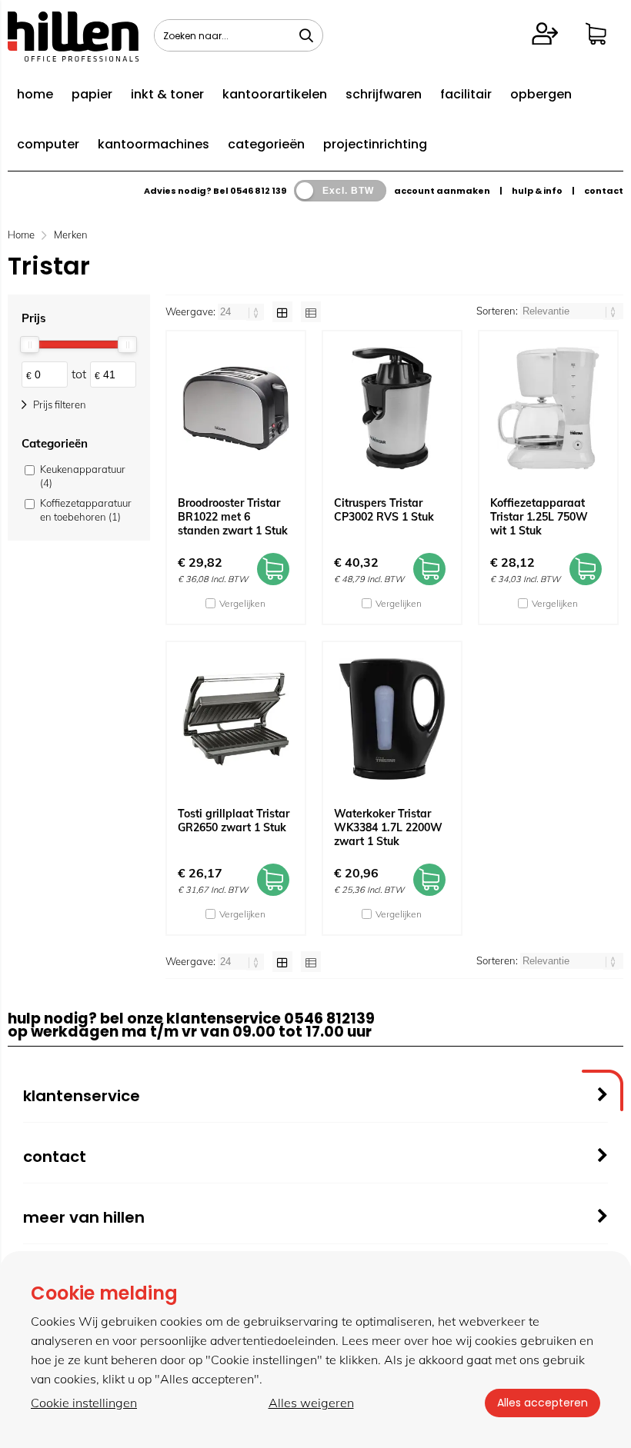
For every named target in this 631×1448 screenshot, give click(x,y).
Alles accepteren (542, 1402)
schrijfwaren (384, 94)
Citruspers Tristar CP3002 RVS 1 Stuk (384, 510)
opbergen (541, 94)
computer (48, 144)
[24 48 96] (242, 311)
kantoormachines (153, 144)
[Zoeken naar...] (306, 35)
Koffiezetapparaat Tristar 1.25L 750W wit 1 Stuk (539, 517)
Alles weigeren (311, 1402)
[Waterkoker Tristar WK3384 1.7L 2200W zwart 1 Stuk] (392, 719)
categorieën (266, 144)
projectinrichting (375, 144)
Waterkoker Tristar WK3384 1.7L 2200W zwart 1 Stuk (388, 827)
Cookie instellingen (84, 1402)
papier (92, 94)
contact (603, 191)
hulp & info (537, 191)
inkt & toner (167, 94)
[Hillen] (73, 57)
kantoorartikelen (274, 94)
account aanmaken (442, 191)
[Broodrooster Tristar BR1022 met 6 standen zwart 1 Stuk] (236, 408)
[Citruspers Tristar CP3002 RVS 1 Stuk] (392, 408)
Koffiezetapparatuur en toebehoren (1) (86, 510)
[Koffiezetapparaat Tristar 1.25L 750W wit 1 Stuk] (548, 408)
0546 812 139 (258, 191)
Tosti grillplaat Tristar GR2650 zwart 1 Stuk (233, 820)
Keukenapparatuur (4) (82, 476)
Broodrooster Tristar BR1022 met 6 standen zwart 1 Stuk (233, 517)
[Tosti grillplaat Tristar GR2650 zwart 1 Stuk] (236, 719)
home (35, 94)
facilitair (466, 94)
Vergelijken (242, 603)
